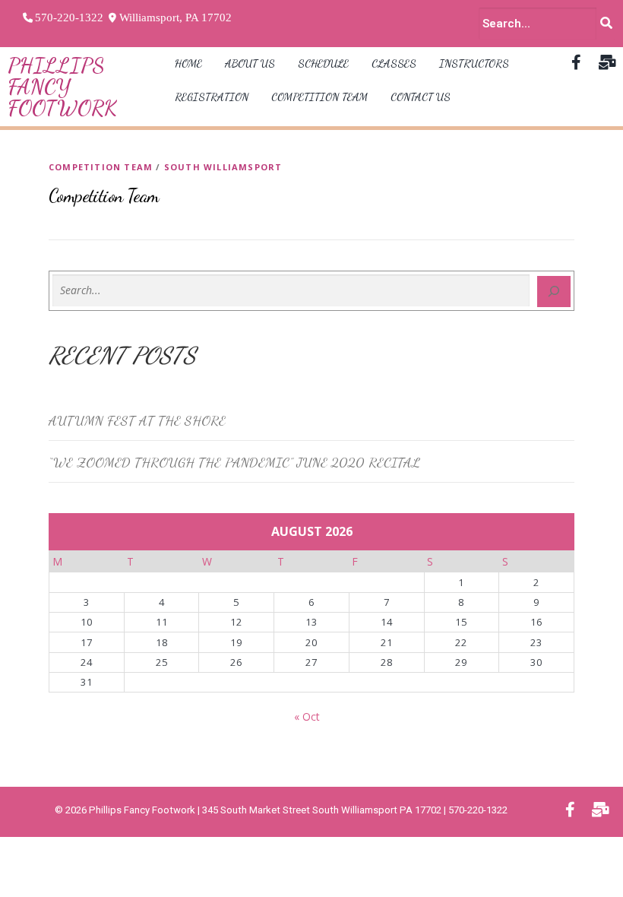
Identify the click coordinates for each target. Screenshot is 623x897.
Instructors (474, 63)
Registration (211, 96)
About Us (250, 63)
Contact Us (421, 96)
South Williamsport (223, 167)
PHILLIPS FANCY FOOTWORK (62, 86)
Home (188, 63)
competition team (101, 167)
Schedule (323, 63)
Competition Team (319, 96)
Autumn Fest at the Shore (137, 420)
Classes (394, 63)
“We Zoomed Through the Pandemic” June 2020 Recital (234, 462)
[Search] (554, 291)
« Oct (307, 716)
